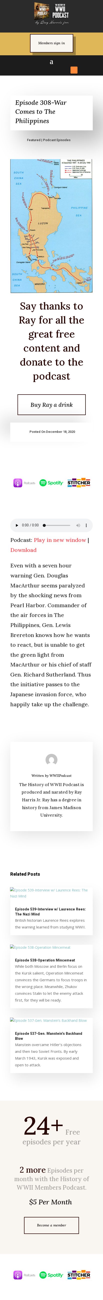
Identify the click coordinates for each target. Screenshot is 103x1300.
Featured (33, 140)
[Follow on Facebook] (29, 70)
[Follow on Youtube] (65, 70)
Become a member (51, 1225)
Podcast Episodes (56, 140)
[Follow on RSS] (74, 70)
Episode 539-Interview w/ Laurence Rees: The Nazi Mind (50, 912)
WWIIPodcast (61, 775)
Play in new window (60, 539)
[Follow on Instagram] (47, 70)
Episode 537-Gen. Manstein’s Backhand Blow (48, 1036)
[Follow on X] (38, 70)
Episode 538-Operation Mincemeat (45, 960)
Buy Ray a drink (51, 404)
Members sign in (51, 43)
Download (23, 549)
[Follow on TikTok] (56, 70)
